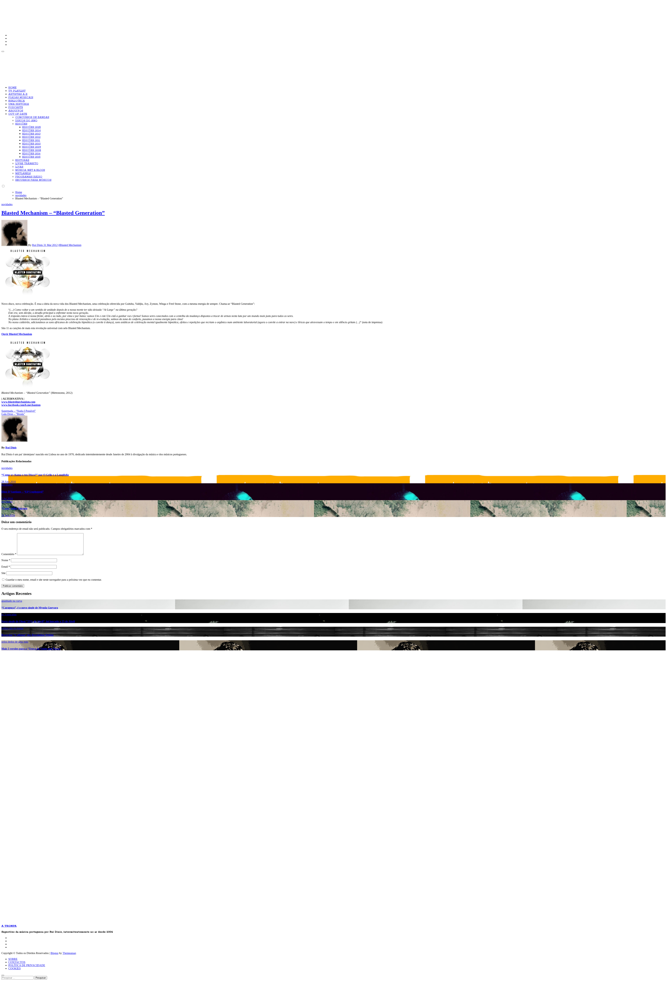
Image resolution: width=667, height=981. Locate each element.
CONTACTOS (16, 962)
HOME (12, 87)
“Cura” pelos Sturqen (14, 508)
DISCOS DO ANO (26, 120)
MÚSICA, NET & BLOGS (30, 170)
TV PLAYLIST (17, 90)
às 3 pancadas (9, 614)
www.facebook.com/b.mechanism (20, 404)
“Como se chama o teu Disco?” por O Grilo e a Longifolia (35, 474)
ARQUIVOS (15, 110)
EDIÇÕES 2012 (31, 137)
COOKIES (14, 968)
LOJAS (19, 166)
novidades (7, 204)
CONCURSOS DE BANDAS (32, 117)
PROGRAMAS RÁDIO (28, 176)
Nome (5, 560)
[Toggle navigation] (2, 51)
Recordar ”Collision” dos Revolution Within (27, 634)
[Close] (2, 975)
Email (5, 566)
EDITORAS (22, 160)
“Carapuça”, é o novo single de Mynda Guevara (29, 607)
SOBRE (13, 959)
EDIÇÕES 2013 (31, 133)
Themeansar (69, 953)
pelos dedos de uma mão (14, 641)
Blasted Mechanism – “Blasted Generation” (53, 213)
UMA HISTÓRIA (18, 104)
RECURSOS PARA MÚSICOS (33, 180)
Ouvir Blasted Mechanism (16, 334)
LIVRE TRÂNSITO (26, 163)
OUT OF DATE (17, 114)
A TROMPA (50, 14)
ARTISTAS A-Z (17, 94)
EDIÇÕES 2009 (31, 147)
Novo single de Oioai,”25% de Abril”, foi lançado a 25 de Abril (38, 621)
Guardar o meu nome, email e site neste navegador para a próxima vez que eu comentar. (54, 579)
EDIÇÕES (21, 124)
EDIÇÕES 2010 (31, 143)
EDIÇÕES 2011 (31, 140)
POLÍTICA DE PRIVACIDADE (26, 965)
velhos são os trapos (12, 628)
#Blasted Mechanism (69, 245)
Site (3, 573)
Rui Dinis (37, 245)
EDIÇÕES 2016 (31, 153)
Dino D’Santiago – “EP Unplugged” (22, 491)
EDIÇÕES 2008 (31, 150)
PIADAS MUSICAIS (20, 97)
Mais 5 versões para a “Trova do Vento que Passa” (31, 648)
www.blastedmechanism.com (18, 401)
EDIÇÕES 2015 (31, 157)
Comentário (8, 554)
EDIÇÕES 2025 (31, 127)
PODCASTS (15, 107)
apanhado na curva (11, 600)
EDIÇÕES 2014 (31, 130)
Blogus (54, 953)
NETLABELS (23, 173)
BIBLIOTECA (16, 100)
